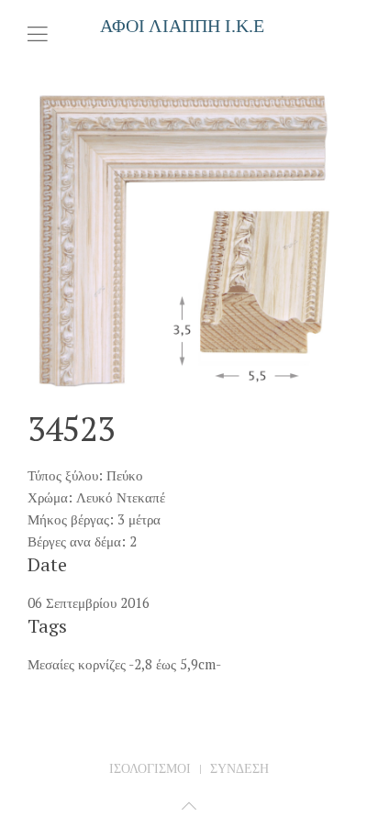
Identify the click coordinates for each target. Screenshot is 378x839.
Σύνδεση (239, 768)
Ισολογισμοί (150, 768)
